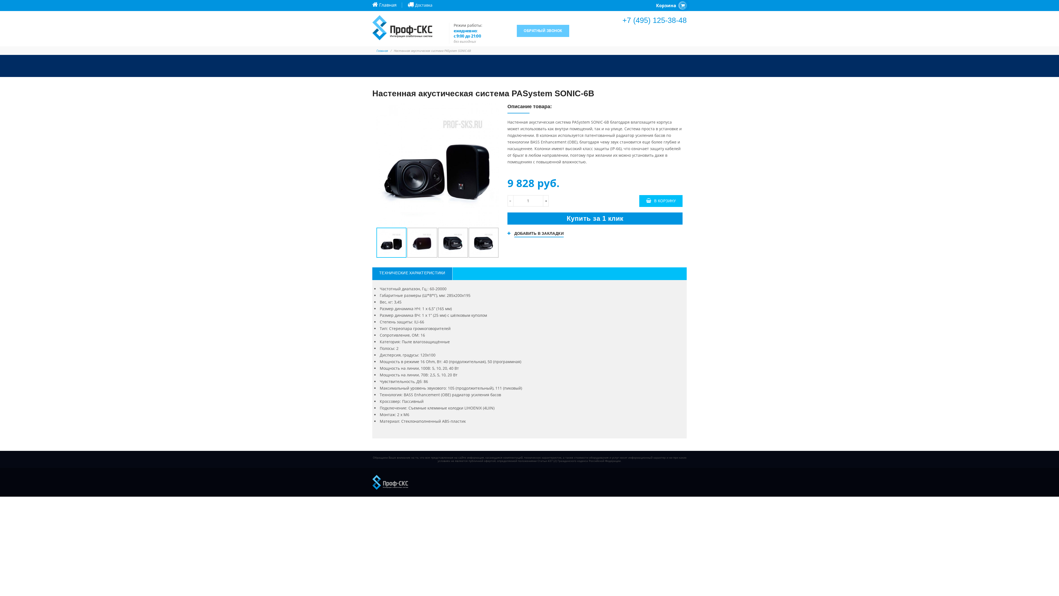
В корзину (665, 201)
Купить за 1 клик (595, 218)
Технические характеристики (412, 273)
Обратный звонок (543, 31)
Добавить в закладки (539, 233)
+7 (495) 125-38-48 (654, 20)
